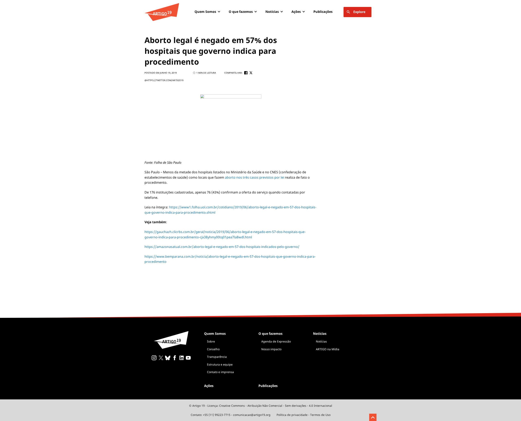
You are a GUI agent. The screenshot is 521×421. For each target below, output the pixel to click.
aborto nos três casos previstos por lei (254, 177)
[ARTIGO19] (161, 12)
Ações (296, 11)
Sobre (211, 341)
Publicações (323, 11)
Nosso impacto (271, 349)
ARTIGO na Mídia (327, 349)
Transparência (217, 357)
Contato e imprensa (220, 372)
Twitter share (251, 72)
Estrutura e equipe (220, 364)
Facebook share (245, 72)
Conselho (213, 349)
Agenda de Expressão (276, 341)
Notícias (321, 341)
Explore (359, 12)
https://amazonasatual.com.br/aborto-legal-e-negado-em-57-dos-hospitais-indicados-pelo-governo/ (221, 246)
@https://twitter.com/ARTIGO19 (163, 80)
